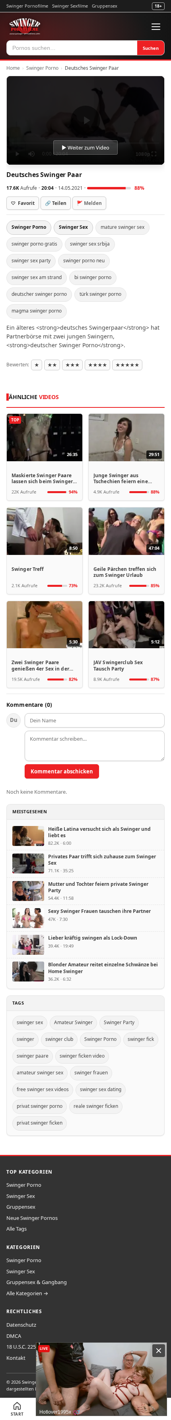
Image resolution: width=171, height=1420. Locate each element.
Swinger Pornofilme (27, 6)
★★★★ (97, 365)
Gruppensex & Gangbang (36, 1282)
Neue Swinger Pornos (32, 1217)
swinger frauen (91, 1072)
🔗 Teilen (55, 203)
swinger (25, 1039)
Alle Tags (16, 1228)
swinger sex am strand (37, 277)
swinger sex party (31, 260)
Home (13, 68)
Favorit (23, 203)
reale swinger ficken (96, 1106)
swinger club (59, 1039)
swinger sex (30, 1022)
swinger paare (33, 1055)
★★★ (72, 365)
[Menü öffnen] (156, 26)
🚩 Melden (89, 203)
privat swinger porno (39, 1106)
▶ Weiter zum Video (85, 147)
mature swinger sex (122, 227)
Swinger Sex (73, 227)
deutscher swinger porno (39, 294)
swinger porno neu (84, 260)
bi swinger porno (92, 277)
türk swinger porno (100, 294)
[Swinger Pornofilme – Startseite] (24, 26)
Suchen (151, 48)
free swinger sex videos (43, 1089)
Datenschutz (21, 1324)
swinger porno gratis (34, 243)
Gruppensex (104, 6)
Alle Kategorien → (27, 1293)
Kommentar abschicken (62, 771)
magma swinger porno (37, 310)
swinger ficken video (82, 1055)
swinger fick (141, 1039)
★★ (52, 365)
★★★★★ (127, 365)
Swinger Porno (42, 68)
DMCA (13, 1335)
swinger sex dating (100, 1089)
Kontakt (15, 1357)
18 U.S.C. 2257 (22, 1346)
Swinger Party (119, 1022)
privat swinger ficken (39, 1122)
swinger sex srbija (90, 243)
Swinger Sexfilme (70, 6)
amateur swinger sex (40, 1072)
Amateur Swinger (73, 1022)
